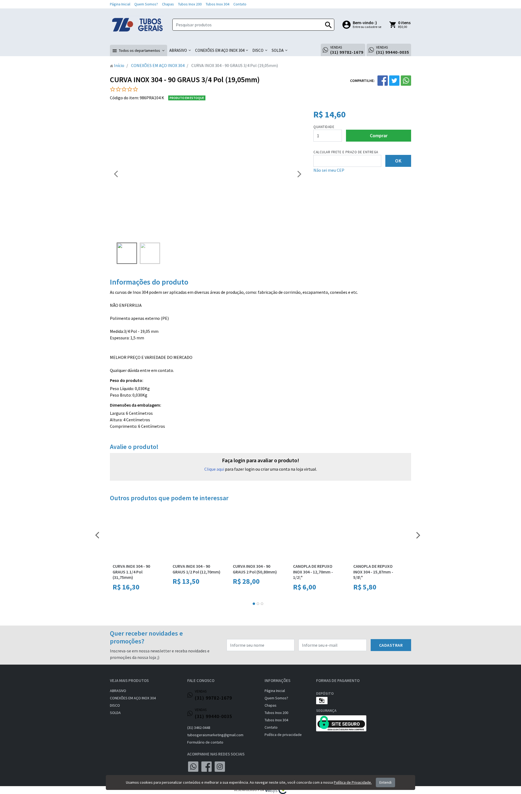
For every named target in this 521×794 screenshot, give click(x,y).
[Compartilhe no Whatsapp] (406, 80)
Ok (398, 161)
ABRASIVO (118, 690)
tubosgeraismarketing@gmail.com (215, 734)
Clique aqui (214, 469)
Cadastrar (391, 645)
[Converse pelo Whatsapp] (193, 767)
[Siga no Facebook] (206, 767)
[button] (138, 50)
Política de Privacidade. (353, 782)
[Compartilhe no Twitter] (394, 80)
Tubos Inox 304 (217, 4)
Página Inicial (120, 4)
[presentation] (116, 173)
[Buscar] (328, 25)
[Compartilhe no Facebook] (382, 80)
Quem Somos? (146, 4)
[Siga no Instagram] (220, 767)
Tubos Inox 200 (190, 4)
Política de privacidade (283, 734)
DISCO (115, 705)
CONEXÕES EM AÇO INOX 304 (133, 698)
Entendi (385, 782)
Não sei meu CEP (328, 170)
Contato (239, 4)
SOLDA (115, 712)
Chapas (168, 4)
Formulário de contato (205, 742)
